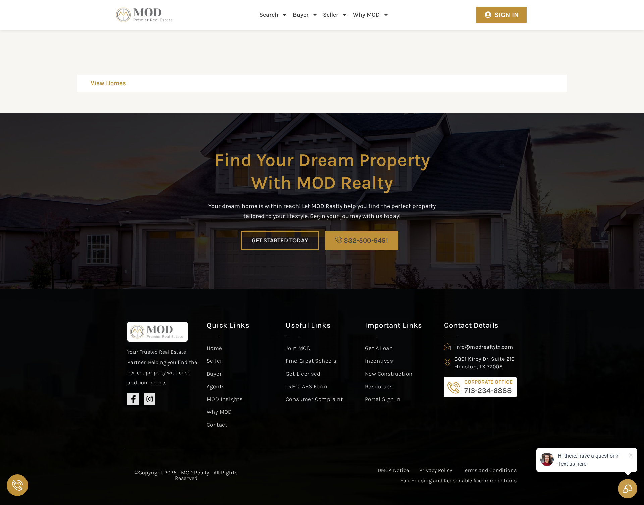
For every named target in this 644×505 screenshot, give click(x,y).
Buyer (301, 14)
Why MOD (366, 14)
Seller (330, 14)
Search (268, 14)
